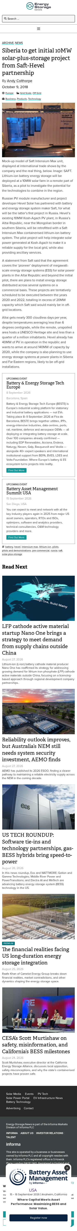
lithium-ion (45, 547)
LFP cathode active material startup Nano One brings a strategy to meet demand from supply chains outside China (35, 639)
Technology (34, 99)
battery (9, 547)
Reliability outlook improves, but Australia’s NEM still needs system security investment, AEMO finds (36, 749)
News (19, 42)
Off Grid (37, 93)
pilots (55, 547)
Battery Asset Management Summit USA (32, 491)
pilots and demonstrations (16, 550)
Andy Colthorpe (19, 81)
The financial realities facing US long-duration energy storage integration (35, 956)
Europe (10, 93)
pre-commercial (40, 550)
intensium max (30, 547)
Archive (8, 42)
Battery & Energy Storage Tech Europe (35, 385)
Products (22, 99)
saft (60, 550)
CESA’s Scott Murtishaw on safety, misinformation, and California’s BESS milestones (36, 1045)
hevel (17, 547)
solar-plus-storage (12, 554)
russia (54, 550)
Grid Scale (25, 93)
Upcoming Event (16, 378)
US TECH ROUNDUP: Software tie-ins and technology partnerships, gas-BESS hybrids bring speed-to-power (37, 848)
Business (11, 99)
